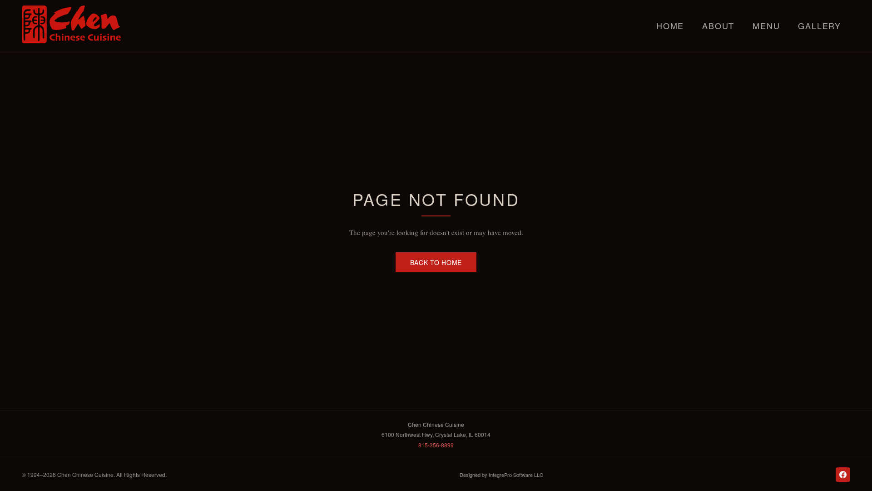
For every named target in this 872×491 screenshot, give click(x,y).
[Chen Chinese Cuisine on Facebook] (843, 474)
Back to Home (436, 262)
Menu (766, 25)
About (718, 25)
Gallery (819, 25)
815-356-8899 (436, 445)
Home (670, 25)
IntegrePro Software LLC (516, 474)
